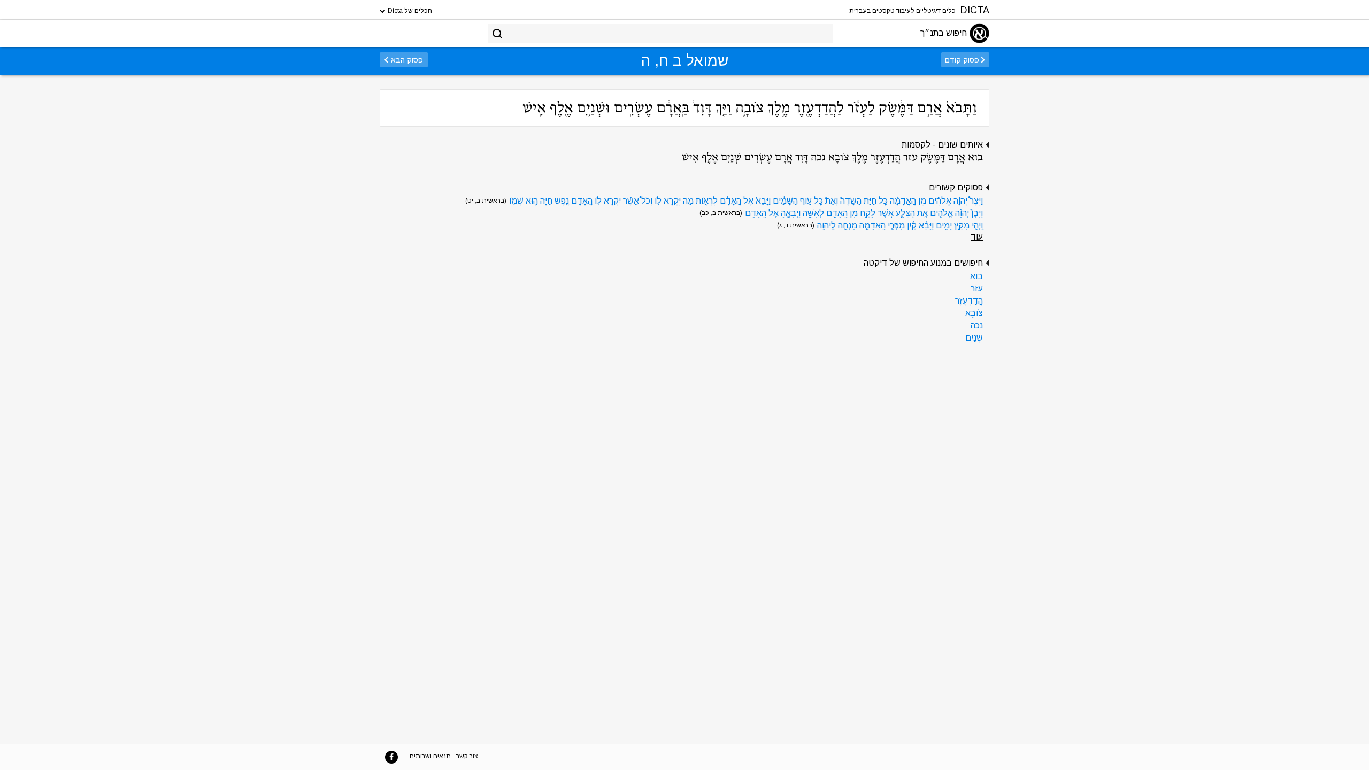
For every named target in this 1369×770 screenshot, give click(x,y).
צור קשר (467, 756)
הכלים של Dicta (409, 10)
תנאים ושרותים (430, 756)
